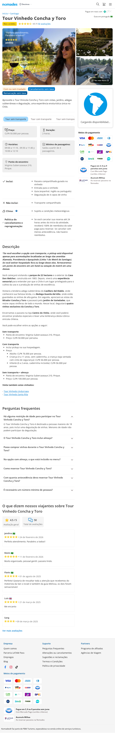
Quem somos (10, 648)
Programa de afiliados (92, 648)
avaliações (44, 24)
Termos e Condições (52, 661)
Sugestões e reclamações (55, 657)
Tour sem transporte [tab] (15, 119)
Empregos (9, 657)
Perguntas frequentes (53, 648)
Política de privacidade (53, 665)
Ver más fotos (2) (101, 80)
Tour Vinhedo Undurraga (16, 391)
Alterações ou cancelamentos (57, 652)
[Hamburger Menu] (110, 4)
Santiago (14, 13)
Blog (6, 661)
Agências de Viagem (91, 652)
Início (5, 13)
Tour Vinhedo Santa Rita (16, 394)
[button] (104, 4)
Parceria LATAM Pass (14, 652)
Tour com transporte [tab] (41, 119)
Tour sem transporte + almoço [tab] (71, 119)
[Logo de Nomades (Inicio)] (10, 4)
